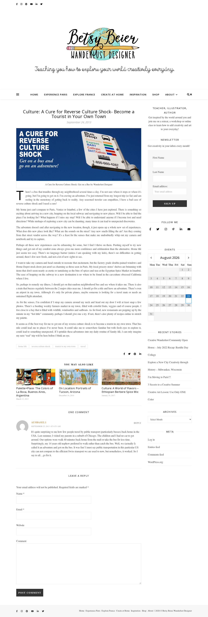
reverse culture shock (41, 346)
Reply (137, 423)
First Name (158, 157)
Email (20, 509)
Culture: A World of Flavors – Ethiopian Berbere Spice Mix (120, 390)
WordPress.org (155, 462)
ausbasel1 (38, 422)
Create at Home (112, 94)
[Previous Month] (151, 258)
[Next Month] (189, 258)
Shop (155, 94)
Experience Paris (55, 94)
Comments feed (156, 454)
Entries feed (154, 447)
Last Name (158, 172)
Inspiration (138, 94)
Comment (21, 541)
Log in (151, 439)
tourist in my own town (65, 346)
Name (20, 493)
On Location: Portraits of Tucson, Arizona (75, 390)
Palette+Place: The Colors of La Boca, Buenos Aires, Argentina (34, 391)
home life (22, 346)
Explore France (84, 94)
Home (34, 94)
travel (83, 346)
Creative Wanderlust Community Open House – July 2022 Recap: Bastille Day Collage (168, 347)
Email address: (160, 186)
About (170, 94)
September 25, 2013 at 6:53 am (46, 426)
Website (20, 525)
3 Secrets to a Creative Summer (164, 384)
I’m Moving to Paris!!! (159, 377)
